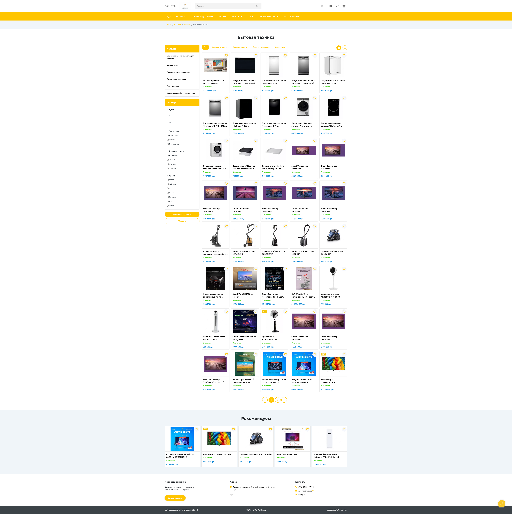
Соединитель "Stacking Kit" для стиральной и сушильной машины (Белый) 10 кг (273, 167)
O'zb (173, 6)
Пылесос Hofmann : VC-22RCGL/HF (244, 252)
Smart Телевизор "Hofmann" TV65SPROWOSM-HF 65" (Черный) (332, 210)
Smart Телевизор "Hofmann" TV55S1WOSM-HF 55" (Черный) (331, 167)
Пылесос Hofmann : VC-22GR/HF (302, 252)
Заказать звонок (175, 498)
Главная (168, 24)
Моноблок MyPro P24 (287, 454)
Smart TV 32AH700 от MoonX (243, 295)
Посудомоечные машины (178, 72)
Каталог (177, 24)
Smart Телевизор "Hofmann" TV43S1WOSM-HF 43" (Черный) (301, 338)
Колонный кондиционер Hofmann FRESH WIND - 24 (326, 455)
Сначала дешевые (220, 47)
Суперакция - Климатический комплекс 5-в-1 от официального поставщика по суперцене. (270, 338)
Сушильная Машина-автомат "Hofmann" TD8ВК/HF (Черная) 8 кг (332, 124)
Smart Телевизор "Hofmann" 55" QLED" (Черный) (213, 381)
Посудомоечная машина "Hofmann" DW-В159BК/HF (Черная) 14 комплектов (274, 124)
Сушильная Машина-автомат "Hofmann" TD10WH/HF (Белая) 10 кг (303, 124)
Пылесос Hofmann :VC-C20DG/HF (332, 252)
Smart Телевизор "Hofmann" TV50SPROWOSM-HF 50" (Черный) (273, 210)
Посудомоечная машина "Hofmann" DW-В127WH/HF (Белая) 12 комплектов (333, 82)
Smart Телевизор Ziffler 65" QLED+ (244, 338)
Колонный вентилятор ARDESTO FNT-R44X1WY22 (214, 338)
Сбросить (182, 221)
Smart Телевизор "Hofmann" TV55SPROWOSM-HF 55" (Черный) (303, 210)
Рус (167, 6)
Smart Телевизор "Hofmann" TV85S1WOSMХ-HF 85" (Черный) (243, 210)
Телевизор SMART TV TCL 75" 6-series (213, 81)
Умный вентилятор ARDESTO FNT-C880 (330, 295)
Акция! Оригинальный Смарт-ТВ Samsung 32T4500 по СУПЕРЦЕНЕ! (245, 381)
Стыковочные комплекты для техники (180, 57)
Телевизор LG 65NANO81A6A (328, 380)
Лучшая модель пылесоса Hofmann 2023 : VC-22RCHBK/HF (215, 252)
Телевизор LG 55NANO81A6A (217, 454)
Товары (187, 24)
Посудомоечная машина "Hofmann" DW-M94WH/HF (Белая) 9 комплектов (274, 82)
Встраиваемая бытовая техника (181, 93)
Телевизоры (172, 65)
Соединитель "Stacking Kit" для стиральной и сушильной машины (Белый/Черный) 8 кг (244, 167)
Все (205, 47)
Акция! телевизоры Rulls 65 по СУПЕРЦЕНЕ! (274, 380)
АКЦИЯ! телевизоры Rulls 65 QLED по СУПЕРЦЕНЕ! (301, 381)
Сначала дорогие (240, 47)
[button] (208, 76)
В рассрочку (280, 47)
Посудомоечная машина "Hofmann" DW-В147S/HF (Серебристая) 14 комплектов (215, 124)
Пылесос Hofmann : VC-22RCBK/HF (273, 252)
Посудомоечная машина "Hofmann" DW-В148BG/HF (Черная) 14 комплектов (244, 124)
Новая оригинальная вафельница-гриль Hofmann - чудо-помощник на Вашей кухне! (213, 295)
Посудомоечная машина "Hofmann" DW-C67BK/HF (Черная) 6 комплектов (245, 82)
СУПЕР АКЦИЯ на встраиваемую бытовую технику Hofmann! (303, 295)
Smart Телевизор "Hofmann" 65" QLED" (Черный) (272, 295)
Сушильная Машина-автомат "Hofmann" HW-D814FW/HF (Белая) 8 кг (215, 167)
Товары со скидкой (261, 47)
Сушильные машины (176, 79)
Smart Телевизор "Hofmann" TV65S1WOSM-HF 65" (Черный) (213, 210)
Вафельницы (173, 86)
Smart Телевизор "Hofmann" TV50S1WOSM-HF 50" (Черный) (301, 167)
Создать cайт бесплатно (337, 510)
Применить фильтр (182, 214)
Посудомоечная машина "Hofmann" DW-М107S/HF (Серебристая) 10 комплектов (303, 82)
